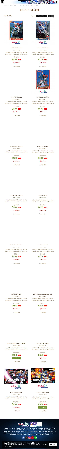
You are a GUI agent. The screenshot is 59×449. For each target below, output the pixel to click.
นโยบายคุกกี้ (9, 446)
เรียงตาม (33, 16)
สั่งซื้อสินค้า (17, 358)
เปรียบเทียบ (17, 66)
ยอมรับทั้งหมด (53, 444)
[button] (52, 2)
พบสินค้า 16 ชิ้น (8, 15)
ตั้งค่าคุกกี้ (45, 444)
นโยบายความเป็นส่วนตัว (34, 444)
